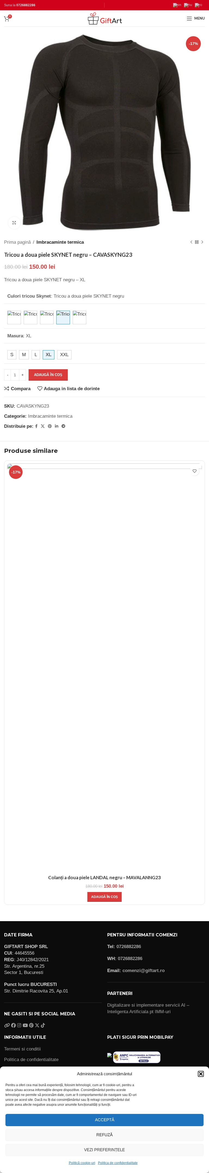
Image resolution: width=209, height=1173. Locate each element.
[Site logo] (104, 18)
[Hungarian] (189, 5)
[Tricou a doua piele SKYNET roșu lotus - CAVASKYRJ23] (79, 317)
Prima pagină (17, 242)
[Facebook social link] (36, 426)
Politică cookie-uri (82, 1163)
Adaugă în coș (48, 375)
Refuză (104, 1134)
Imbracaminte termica (60, 242)
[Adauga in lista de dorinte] (194, 471)
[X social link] (42, 426)
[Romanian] (200, 5)
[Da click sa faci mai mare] (14, 223)
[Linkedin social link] (56, 426)
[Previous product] (191, 242)
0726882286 (25, 5)
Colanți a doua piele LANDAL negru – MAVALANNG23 (104, 877)
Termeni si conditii (22, 1049)
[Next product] (202, 242)
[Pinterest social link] (49, 426)
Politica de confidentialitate (118, 1163)
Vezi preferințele (104, 1149)
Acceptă (104, 1119)
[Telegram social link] (63, 426)
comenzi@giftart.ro (143, 970)
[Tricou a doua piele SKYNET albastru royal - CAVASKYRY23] (30, 317)
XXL (64, 354)
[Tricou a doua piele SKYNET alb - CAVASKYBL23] (14, 317)
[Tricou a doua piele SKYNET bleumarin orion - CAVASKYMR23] (47, 317)
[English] (178, 5)
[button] (201, 1074)
